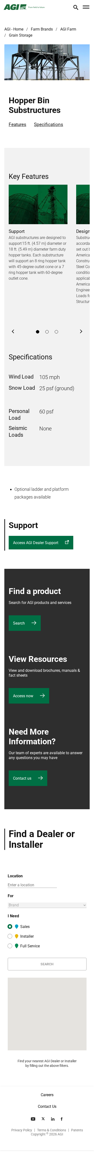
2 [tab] (47, 331)
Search (47, 964)
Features (17, 124)
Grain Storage (20, 35)
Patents (77, 1130)
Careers (47, 1095)
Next (80, 331)
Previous (13, 331)
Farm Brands (42, 29)
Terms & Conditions (51, 1130)
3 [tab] (56, 331)
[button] (75, 8)
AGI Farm (68, 29)
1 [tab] (37, 331)
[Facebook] (62, 1119)
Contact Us (47, 1106)
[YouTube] (33, 1119)
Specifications (48, 124)
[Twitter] (43, 1119)
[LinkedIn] (53, 1119)
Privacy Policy (21, 1130)
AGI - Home (13, 29)
